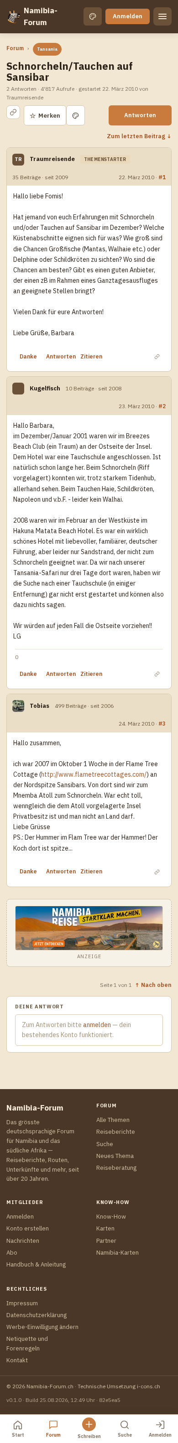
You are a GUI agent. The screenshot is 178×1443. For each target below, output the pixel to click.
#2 (162, 406)
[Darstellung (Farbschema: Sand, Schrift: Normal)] (93, 16)
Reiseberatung (116, 1168)
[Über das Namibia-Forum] (13, 16)
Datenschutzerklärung (36, 1315)
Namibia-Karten (117, 1252)
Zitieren (91, 356)
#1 (162, 177)
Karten (105, 1228)
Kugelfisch (45, 388)
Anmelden (127, 16)
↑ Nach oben (153, 984)
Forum (15, 48)
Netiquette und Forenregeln (27, 1343)
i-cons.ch (148, 1386)
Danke (28, 356)
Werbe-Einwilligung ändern (42, 1327)
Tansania (47, 49)
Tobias (39, 706)
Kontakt (17, 1360)
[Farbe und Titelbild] (75, 115)
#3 (162, 723)
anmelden (97, 1025)
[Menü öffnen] (162, 16)
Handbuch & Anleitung (36, 1264)
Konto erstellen (27, 1228)
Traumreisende (52, 159)
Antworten (140, 115)
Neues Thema (115, 1156)
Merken (45, 115)
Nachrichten (22, 1241)
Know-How (111, 1216)
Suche (104, 1144)
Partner (106, 1241)
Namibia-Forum (41, 16)
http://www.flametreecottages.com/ (94, 774)
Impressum (22, 1303)
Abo (11, 1252)
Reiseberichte (115, 1132)
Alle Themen (113, 1120)
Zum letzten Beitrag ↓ (139, 136)
